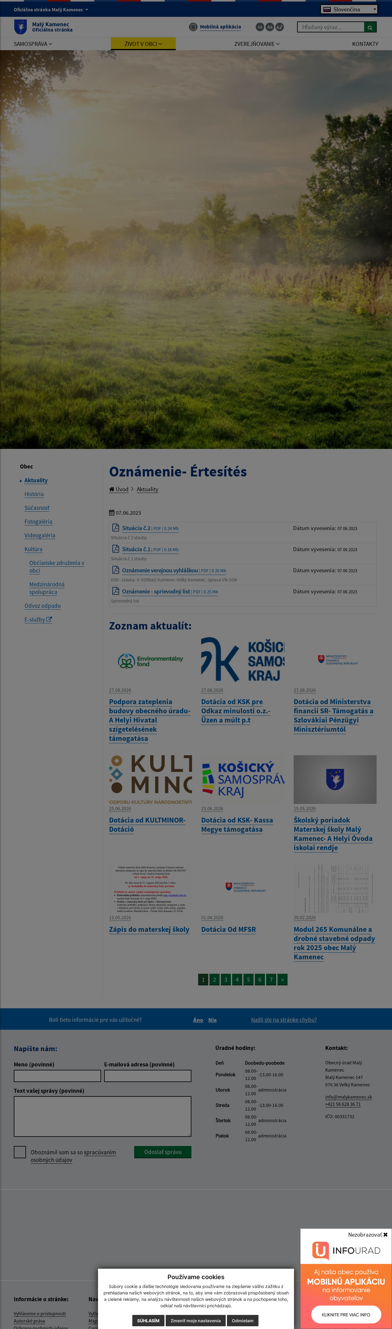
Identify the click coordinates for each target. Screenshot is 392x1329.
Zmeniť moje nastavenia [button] (196, 1320)
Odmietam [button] (243, 1320)
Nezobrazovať (365, 1234)
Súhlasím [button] (148, 1320)
